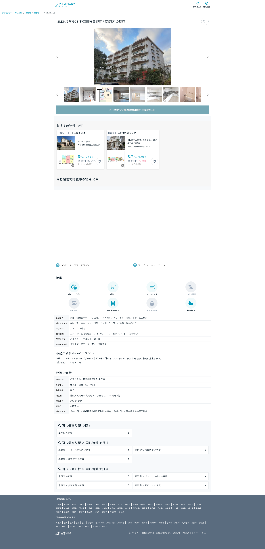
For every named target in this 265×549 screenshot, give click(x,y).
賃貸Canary (7, 12)
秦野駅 (37, 12)
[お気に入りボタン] (205, 21)
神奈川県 (18, 12)
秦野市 (28, 12)
